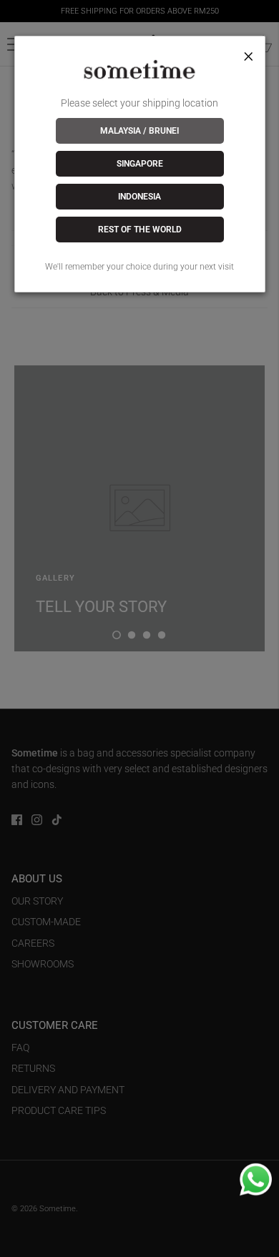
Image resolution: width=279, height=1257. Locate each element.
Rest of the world (140, 230)
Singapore (140, 164)
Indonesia (139, 197)
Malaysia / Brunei (139, 131)
